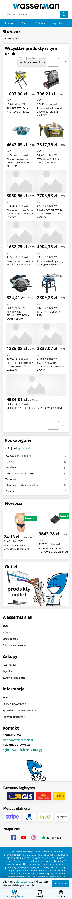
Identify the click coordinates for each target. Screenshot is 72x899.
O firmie (40, 23)
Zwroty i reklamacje (14, 677)
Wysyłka (58, 23)
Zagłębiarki (11, 491)
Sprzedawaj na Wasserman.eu (20, 710)
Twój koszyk (9, 664)
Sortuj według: (28, 58)
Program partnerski (14, 716)
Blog (24, 23)
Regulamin (9, 697)
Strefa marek (10, 638)
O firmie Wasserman (15, 645)
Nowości (9, 23)
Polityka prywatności (14, 703)
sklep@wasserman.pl (18, 739)
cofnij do (17, 448)
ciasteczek (22, 881)
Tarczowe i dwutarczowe (19, 473)
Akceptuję (61, 883)
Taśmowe (10, 479)
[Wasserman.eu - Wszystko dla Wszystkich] (36, 6)
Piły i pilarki (13, 38)
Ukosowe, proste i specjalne (21, 485)
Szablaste (11, 467)
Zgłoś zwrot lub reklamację (22, 749)
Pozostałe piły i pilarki (18, 455)
